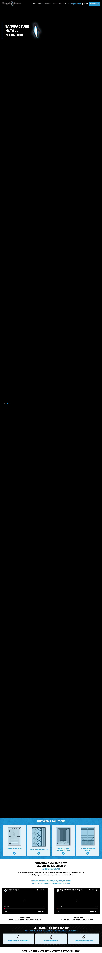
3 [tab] (9, 749)
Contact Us (94, 4)
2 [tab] (7, 749)
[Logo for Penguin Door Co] (12, 4)
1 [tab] (5, 749)
